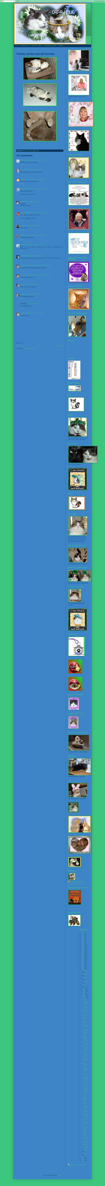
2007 (82, 1160)
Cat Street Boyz (24, 255)
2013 (82, 959)
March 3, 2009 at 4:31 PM (36, 255)
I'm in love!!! (84, 1095)
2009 (82, 968)
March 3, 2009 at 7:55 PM (34, 294)
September (86, 981)
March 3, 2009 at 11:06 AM (40, 212)
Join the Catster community (74, 908)
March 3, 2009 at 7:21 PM (43, 275)
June (84, 991)
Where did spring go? (85, 1011)
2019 (82, 946)
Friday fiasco (84, 1022)
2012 (82, 962)
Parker (22, 201)
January (85, 1153)
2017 (82, 950)
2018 (82, 948)
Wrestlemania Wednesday (85, 1032)
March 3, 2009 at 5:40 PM (43, 265)
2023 (82, 937)
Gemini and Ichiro (25, 179)
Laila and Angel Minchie (76, 881)
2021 (82, 942)
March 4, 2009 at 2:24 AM (37, 313)
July (84, 989)
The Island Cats (24, 244)
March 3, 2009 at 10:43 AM (38, 179)
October (85, 978)
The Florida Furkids (25, 188)
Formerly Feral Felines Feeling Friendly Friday (85, 1089)
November (85, 974)
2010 (82, 966)
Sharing (84, 1051)
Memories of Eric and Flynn (28, 265)
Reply (21, 164)
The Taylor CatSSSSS (26, 212)
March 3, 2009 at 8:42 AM (38, 160)
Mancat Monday (85, 1006)
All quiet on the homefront (85, 1017)
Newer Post (20, 345)
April (84, 995)
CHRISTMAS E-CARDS (50, 45)
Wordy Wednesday (85, 1065)
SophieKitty (23, 294)
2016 (82, 953)
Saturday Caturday (85, 1082)
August (84, 985)
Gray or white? (84, 1119)
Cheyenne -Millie (25, 313)
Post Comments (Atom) (30, 348)
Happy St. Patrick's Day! (85, 1070)
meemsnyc (23, 225)
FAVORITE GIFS (25, 45)
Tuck (21, 284)
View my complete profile (74, 884)
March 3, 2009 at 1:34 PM (36, 244)
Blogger (59, 1175)
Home (16, 45)
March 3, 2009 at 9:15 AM (36, 169)
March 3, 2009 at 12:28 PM (38, 235)
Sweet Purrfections (25, 160)
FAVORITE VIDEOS (37, 45)
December (85, 970)
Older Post (60, 345)
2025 (82, 933)
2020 (82, 944)
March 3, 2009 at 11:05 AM (31, 201)
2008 (82, 1158)
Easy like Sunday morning (85, 1048)
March (84, 998)
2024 (82, 935)
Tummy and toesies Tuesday (85, 1105)
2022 (82, 939)
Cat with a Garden (25, 235)
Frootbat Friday (84, 1123)
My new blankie (84, 1131)
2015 (82, 955)
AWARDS (61, 45)
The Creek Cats (24, 169)
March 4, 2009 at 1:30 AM (34, 303)
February (85, 1150)
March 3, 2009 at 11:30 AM (34, 225)
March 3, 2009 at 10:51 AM (39, 188)
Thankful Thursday (85, 1026)
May (84, 993)
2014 (82, 957)
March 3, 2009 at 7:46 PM (30, 284)
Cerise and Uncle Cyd (85, 1100)
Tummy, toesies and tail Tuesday (85, 1002)
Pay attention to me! (85, 1127)
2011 (82, 964)
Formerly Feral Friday (84, 1055)
